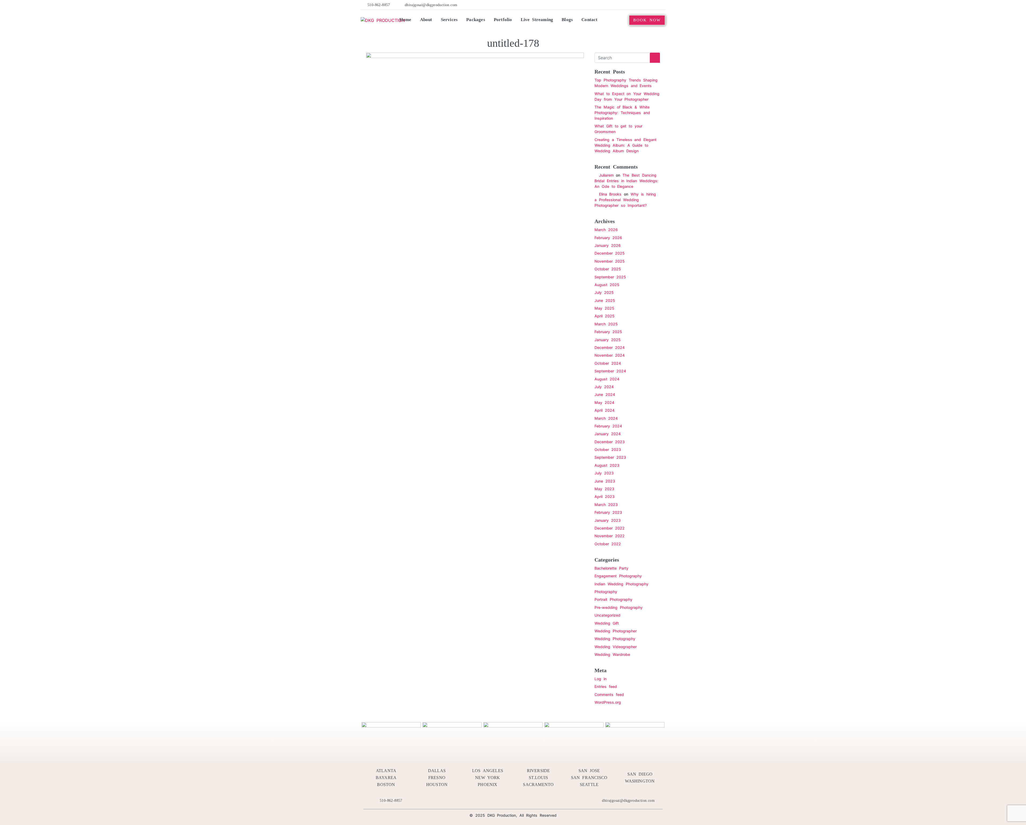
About (426, 19)
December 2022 (609, 528)
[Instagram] (654, 5)
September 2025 (610, 277)
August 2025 (606, 284)
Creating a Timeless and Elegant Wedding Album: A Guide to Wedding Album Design (625, 145)
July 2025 (604, 292)
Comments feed (609, 694)
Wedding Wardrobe (612, 654)
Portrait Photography (613, 599)
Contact (589, 19)
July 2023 (604, 473)
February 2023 (608, 512)
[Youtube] (646, 5)
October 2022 (607, 544)
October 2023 (607, 449)
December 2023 (609, 441)
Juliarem (606, 175)
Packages (475, 19)
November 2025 (609, 261)
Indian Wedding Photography (621, 584)
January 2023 (607, 520)
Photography (605, 591)
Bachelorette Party (611, 568)
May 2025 (604, 308)
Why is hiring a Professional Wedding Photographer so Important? (625, 200)
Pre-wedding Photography (618, 607)
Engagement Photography (618, 576)
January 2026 (607, 245)
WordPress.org (607, 702)
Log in (600, 678)
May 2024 (604, 402)
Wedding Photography (614, 638)
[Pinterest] (638, 5)
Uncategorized (607, 615)
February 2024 (608, 426)
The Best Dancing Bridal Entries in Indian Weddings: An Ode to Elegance (626, 181)
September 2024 (610, 371)
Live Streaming (537, 19)
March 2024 (606, 418)
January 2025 (607, 339)
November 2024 (609, 355)
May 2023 (604, 489)
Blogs (567, 19)
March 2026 (606, 229)
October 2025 (607, 269)
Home (405, 19)
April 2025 (604, 316)
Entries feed (605, 686)
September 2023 (610, 457)
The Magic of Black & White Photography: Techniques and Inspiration (622, 112)
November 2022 (609, 536)
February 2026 (608, 237)
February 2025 (608, 331)
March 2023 (606, 504)
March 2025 (606, 324)
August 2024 (606, 379)
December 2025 (609, 253)
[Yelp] (630, 5)
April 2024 (604, 410)
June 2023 (604, 481)
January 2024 (607, 433)
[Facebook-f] (613, 5)
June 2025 (604, 300)
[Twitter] (622, 5)
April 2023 (604, 496)
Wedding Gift (606, 623)
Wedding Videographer (615, 646)
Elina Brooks (610, 194)
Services (449, 19)
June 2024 (604, 394)
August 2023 (606, 465)
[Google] (662, 5)
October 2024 (607, 363)
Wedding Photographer (615, 631)
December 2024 (609, 347)
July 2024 (604, 386)
